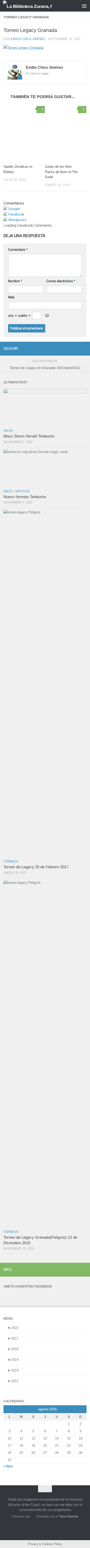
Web (11, 297)
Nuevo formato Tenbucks (24, 497)
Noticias (22, 491)
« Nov (8, 1466)
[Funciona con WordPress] (32, 1516)
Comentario (18, 249)
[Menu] (84, 6)
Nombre (15, 281)
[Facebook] (76, 348)
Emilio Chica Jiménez (28, 39)
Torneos (10, 861)
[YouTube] (69, 348)
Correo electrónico (60, 281)
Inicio (8, 430)
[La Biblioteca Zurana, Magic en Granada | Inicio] (35, 6)
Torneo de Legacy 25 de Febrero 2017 (36, 867)
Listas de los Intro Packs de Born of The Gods (61, 171)
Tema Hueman (68, 1516)
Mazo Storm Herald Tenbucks (28, 436)
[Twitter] (84, 348)
